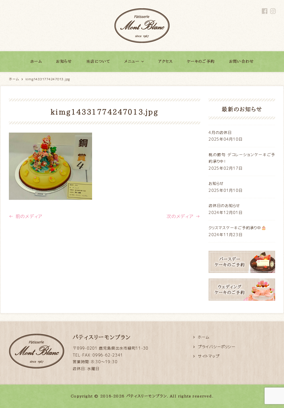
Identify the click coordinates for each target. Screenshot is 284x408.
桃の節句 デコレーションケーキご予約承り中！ (242, 158)
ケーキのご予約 (201, 61)
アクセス (165, 61)
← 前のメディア (26, 216)
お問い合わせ (241, 61)
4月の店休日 (220, 132)
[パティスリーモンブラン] (142, 13)
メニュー (132, 61)
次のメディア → (183, 216)
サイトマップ (209, 356)
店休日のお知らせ (224, 205)
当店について (98, 61)
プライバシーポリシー (216, 346)
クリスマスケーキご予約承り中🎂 (237, 227)
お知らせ (64, 61)
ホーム (36, 61)
